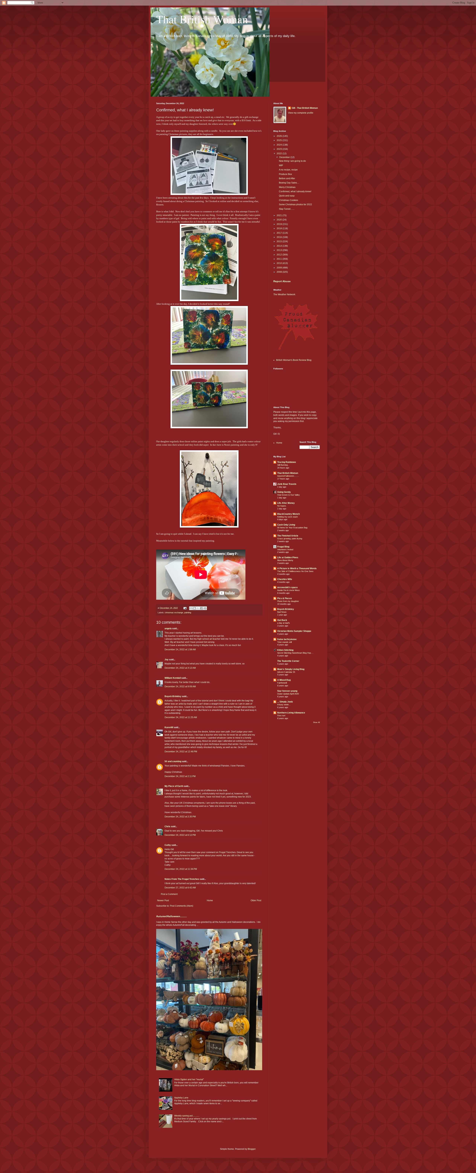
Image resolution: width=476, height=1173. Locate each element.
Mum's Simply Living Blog (290, 669)
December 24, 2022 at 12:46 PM (181, 751)
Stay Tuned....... (286, 209)
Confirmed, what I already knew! (295, 191)
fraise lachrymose (287, 639)
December (284, 157)
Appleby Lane (181, 1097)
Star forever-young (287, 691)
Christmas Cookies (288, 200)
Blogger (251, 1149)
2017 (279, 233)
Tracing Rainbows (286, 462)
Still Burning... (283, 465)
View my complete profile (300, 113)
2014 (279, 246)
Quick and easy (287, 195)
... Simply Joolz (285, 701)
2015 (279, 241)
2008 (279, 272)
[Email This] (191, 608)
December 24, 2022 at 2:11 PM (180, 776)
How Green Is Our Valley (288, 495)
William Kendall (173, 678)
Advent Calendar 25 (286, 672)
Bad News (282, 612)
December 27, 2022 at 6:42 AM (180, 887)
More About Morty (285, 560)
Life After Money (286, 503)
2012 (279, 254)
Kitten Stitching (285, 650)
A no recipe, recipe (288, 169)
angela (168, 628)
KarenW (169, 727)
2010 (279, 263)
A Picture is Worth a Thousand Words (297, 568)
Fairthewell (282, 683)
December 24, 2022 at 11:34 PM (181, 869)
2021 (279, 215)
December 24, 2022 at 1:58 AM (180, 649)
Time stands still (284, 642)
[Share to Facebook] (201, 608)
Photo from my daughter (288, 601)
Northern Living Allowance (291, 712)
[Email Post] (184, 608)
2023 (279, 149)
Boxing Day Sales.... (289, 182)
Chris (167, 826)
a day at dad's (283, 623)
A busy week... (283, 704)
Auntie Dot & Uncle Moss (288, 590)
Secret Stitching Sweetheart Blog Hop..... (295, 653)
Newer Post (163, 900)
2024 (279, 145)
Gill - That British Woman (305, 108)
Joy (166, 659)
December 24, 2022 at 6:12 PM (180, 835)
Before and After (287, 178)
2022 (279, 153)
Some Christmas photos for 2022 (295, 204)
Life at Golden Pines (287, 557)
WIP (281, 165)
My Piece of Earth (174, 786)
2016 (279, 237)
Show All (316, 722)
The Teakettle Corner (288, 661)
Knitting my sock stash (287, 517)
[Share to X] (198, 608)
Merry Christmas (287, 187)
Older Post (256, 900)
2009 (279, 267)
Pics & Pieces (284, 598)
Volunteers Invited (285, 549)
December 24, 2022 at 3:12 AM (180, 668)
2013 (279, 250)
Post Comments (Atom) (181, 906)
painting (187, 612)
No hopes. (282, 506)
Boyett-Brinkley (173, 696)
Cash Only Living (286, 524)
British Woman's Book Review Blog (293, 360)
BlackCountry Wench (288, 514)
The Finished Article (287, 535)
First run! (281, 715)
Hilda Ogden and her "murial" (189, 1079)
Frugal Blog (283, 546)
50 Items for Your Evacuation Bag (292, 527)
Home (210, 900)
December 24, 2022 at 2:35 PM (180, 816)
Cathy (168, 845)
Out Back (282, 620)
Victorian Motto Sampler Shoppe (294, 631)
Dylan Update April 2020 (288, 694)
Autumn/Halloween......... (171, 916)
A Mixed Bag (284, 680)
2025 (279, 140)
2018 (279, 228)
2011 (279, 259)
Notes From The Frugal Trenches (182, 879)
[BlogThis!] (194, 608)
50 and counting (173, 761)
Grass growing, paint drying (289, 538)
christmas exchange (174, 612)
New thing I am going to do (292, 161)
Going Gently (284, 492)
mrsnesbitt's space (287, 587)
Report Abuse (282, 281)
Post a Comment (169, 894)
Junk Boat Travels (286, 484)
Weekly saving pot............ (186, 1115)
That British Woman (202, 19)
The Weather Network (284, 294)
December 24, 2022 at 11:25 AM (181, 717)
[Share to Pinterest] (205, 608)
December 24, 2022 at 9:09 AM (180, 686)
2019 (279, 224)
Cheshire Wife (284, 579)
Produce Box (285, 174)
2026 (279, 136)
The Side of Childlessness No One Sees (295, 571)
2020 (279, 219)
